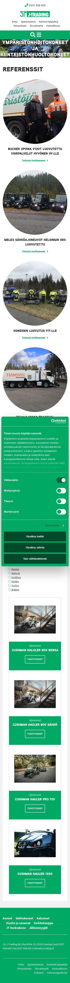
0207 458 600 (37, 5)
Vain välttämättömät (35, 558)
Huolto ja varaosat (18, 923)
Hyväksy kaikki (35, 536)
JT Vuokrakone (16, 928)
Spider (15, 581)
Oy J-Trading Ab (29, 21)
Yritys (15, 21)
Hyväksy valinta (35, 547)
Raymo (15, 569)
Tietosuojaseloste (57, 972)
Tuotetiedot (35, 659)
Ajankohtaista (28, 21)
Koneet (7, 918)
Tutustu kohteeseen (33, 160)
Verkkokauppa (43, 923)
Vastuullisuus (53, 25)
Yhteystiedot (20, 25)
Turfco (15, 585)
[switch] (61, 490)
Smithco (16, 577)
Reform (15, 573)
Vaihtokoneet (24, 918)
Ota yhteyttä (36, 25)
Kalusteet (43, 918)
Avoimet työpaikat (48, 21)
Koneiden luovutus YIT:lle (35, 331)
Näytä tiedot (52, 525)
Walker (15, 589)
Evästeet (38, 972)
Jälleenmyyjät (38, 928)
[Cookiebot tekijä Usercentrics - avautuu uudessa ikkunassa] (51, 421)
